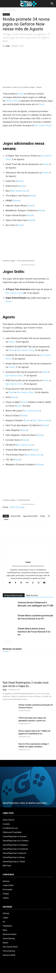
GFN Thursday (17, 507)
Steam (46, 164)
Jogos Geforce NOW (30, 516)
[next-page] (8, 641)
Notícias (12, 10)
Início (5, 10)
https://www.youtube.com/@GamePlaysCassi (28, 566)
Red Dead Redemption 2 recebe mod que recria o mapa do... (25, 684)
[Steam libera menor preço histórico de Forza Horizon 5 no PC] (9, 631)
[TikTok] (34, 582)
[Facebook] (5, 52)
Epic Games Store (42, 125)
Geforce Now (12, 100)
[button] (52, 3)
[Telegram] (30, 52)
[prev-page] (4, 641)
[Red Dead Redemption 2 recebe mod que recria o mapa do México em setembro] (28, 666)
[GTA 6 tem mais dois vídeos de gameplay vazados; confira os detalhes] (9, 721)
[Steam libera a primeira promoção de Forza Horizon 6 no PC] (9, 618)
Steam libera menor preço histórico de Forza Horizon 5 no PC (34, 631)
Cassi (8, 46)
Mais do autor (32, 595)
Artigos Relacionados (13, 595)
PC (49, 516)
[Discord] (11, 582)
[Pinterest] (18, 52)
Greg (4, 690)
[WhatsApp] (24, 52)
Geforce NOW (15, 516)
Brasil (41, 104)
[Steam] (28, 582)
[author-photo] (28, 558)
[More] (37, 52)
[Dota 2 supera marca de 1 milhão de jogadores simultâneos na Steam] (9, 734)
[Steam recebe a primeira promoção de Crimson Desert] (9, 708)
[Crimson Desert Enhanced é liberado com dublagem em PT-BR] (9, 605)
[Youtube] (45, 582)
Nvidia (21, 93)
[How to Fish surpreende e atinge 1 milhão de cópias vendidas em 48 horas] (9, 747)
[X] (11, 52)
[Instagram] (22, 582)
